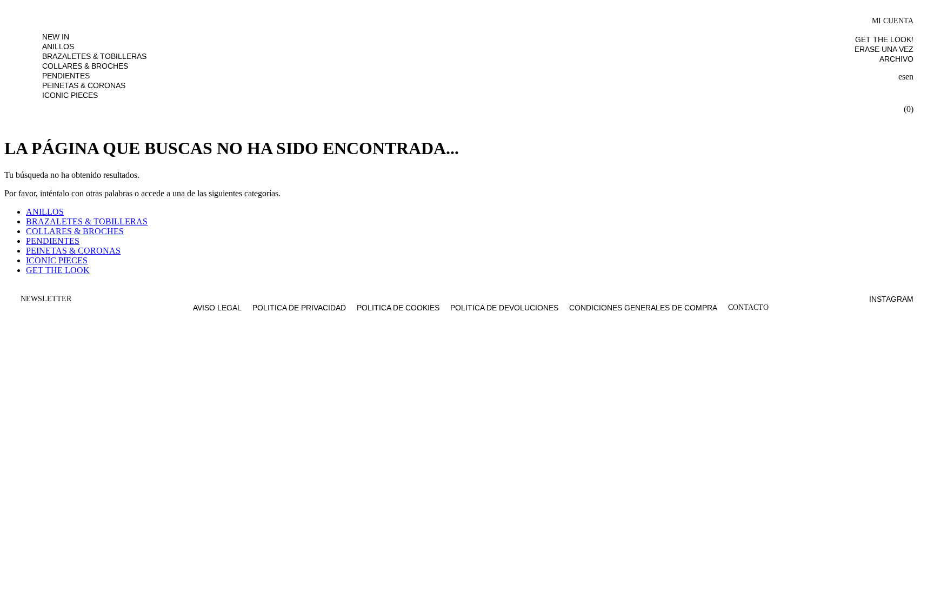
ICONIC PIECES (70, 95)
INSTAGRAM (891, 299)
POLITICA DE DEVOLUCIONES (504, 307)
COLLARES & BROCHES (85, 66)
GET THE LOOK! (884, 39)
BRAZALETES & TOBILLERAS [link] (87, 221)
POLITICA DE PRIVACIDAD (299, 307)
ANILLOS (58, 46)
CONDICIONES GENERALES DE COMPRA (643, 307)
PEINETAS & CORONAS (83, 85)
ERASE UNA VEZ (884, 49)
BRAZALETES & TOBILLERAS (94, 56)
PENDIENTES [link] (52, 240)
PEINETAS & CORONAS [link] (73, 250)
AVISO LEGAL (217, 307)
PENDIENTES (66, 75)
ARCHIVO (896, 59)
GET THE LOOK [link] (58, 270)
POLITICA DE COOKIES (398, 307)
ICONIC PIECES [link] (57, 260)
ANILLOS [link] (45, 211)
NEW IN (55, 36)
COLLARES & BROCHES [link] (75, 231)
